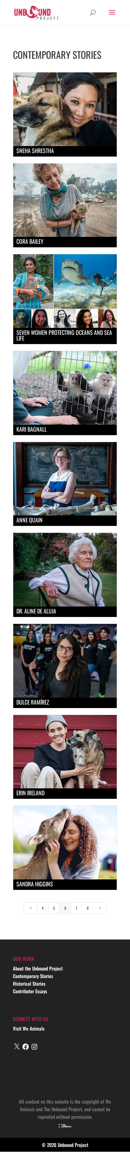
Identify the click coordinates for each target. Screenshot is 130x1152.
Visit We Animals (28, 1028)
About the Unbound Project (38, 968)
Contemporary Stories (33, 975)
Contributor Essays (30, 991)
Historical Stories (29, 983)
